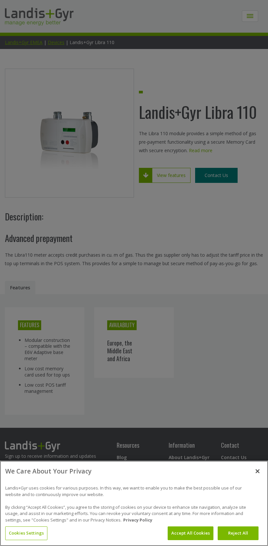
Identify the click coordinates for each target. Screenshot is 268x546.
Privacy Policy (137, 520)
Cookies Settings (26, 533)
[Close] (257, 471)
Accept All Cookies (190, 533)
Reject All (238, 533)
